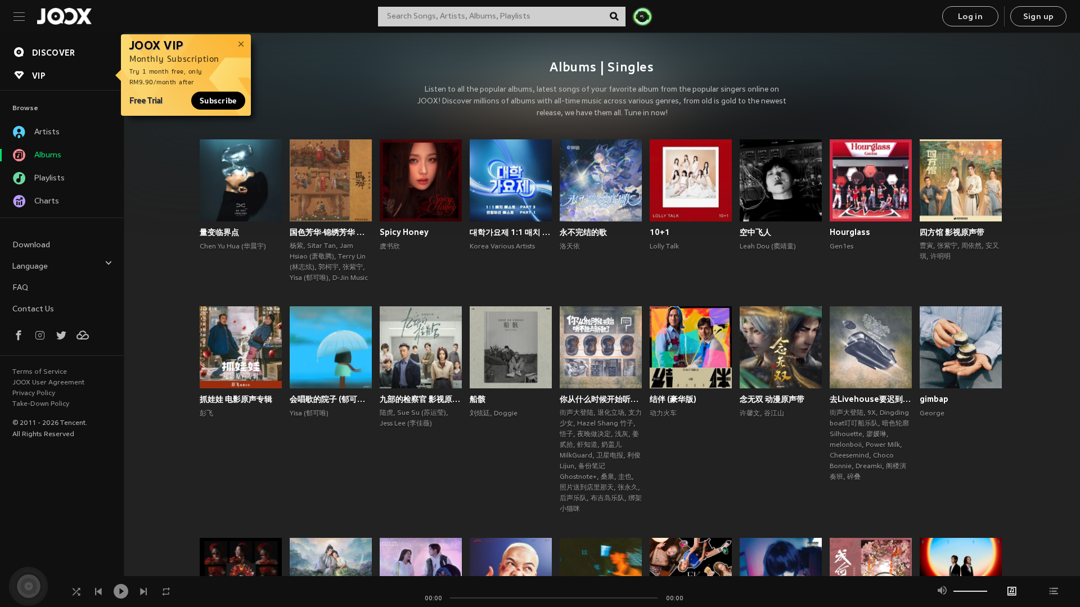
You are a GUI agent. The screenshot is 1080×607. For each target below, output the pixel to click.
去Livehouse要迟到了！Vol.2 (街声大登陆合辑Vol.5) (871, 399)
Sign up (1038, 17)
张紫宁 (353, 267)
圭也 (625, 477)
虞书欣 (390, 247)
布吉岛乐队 (607, 498)
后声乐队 (573, 498)
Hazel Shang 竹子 (605, 424)
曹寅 (926, 246)
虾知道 (587, 445)
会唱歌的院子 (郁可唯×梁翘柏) (331, 399)
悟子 (566, 434)
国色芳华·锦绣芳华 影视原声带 (331, 232)
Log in (970, 17)
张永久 (628, 488)
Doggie (506, 414)
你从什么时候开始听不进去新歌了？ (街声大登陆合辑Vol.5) (601, 399)
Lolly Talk (664, 247)
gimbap (934, 399)
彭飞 (206, 414)
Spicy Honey (404, 232)
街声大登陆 (576, 413)
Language (30, 266)
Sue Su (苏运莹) (421, 413)
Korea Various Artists (502, 247)
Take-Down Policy (40, 404)
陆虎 (386, 413)
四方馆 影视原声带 (952, 232)
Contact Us (33, 309)
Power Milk (883, 445)
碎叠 (854, 477)
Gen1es (841, 247)
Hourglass (850, 232)
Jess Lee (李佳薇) (406, 424)
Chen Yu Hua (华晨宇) (233, 247)
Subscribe (218, 100)
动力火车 (663, 414)
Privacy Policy (33, 393)
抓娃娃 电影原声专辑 (236, 399)
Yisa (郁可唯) (309, 278)
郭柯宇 (328, 267)
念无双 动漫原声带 (772, 399)
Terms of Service (39, 372)
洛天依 (570, 247)
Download (31, 245)
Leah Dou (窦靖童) (768, 247)
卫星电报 (609, 456)
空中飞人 (755, 232)
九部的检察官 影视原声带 (421, 399)
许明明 (940, 257)
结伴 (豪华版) (673, 399)
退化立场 (610, 413)
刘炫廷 (480, 414)
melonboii (846, 445)
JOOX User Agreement (48, 383)
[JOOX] (64, 16)
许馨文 (750, 414)
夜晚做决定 (594, 434)
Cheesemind (849, 456)
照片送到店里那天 (587, 488)
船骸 (477, 399)
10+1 (660, 232)
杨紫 (296, 246)
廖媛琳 (876, 434)
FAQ (20, 288)
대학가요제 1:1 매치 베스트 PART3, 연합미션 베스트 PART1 (511, 232)
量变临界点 (219, 232)
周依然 (971, 246)
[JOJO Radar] (642, 16)
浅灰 (621, 434)
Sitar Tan (321, 246)
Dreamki (869, 466)
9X (871, 413)
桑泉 (607, 477)
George (932, 414)
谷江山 (774, 414)
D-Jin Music (350, 278)
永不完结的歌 (583, 232)
